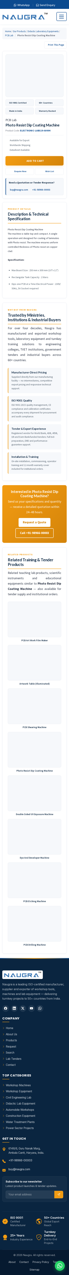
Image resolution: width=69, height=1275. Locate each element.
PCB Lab (9, 35)
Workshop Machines (18, 1085)
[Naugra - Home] (24, 16)
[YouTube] (31, 1008)
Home (8, 31)
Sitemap (34, 1269)
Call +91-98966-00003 (34, 533)
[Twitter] (22, 1008)
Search (10, 1052)
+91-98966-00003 (41, 189)
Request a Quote (34, 522)
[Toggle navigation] (61, 16)
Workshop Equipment (19, 1091)
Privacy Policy (41, 1261)
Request (11, 1046)
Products (11, 1040)
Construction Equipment (20, 1115)
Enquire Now (20, 171)
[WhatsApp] (40, 1008)
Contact (11, 1065)
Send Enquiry (47, 5)
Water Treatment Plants (20, 1122)
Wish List (49, 171)
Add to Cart (35, 160)
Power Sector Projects (20, 1128)
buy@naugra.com (19, 189)
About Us (11, 1034)
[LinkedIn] (14, 1008)
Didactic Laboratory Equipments (43, 31)
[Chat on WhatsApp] (60, 1266)
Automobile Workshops (20, 1109)
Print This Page (56, 44)
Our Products (19, 31)
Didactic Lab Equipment (20, 1103)
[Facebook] (5, 1008)
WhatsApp (23, 5)
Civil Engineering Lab (18, 1097)
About (12, 1261)
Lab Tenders (13, 1058)
